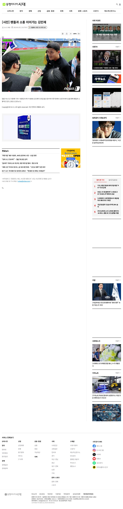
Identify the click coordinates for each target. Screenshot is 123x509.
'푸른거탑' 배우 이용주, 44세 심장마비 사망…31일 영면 (19, 155)
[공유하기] (66, 33)
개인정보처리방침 (88, 494)
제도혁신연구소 (110, 11)
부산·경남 (55, 459)
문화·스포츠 (82, 11)
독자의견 (50, 494)
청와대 (4, 449)
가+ (79, 33)
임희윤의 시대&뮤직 (99, 117)
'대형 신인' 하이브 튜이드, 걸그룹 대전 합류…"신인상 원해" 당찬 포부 (23, 167)
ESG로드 (73, 456)
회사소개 (34, 494)
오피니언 (10, 11)
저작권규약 (67, 494)
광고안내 (41, 494)
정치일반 (5, 456)
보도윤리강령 (76, 494)
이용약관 (58, 494)
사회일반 (54, 449)
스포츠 (54, 485)
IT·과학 (20, 459)
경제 (30, 11)
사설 (93, 280)
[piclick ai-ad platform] (13, 39)
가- (71, 33)
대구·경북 (55, 466)
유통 (19, 449)
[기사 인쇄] (62, 33)
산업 (39, 11)
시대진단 (54, 445)
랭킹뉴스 (73, 466)
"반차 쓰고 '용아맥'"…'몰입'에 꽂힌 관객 (14, 159)
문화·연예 (55, 481)
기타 (53, 473)
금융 (35, 445)
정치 (21, 11)
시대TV (96, 11)
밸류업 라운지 (74, 459)
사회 (70, 11)
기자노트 (95, 373)
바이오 (20, 456)
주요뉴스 (73, 463)
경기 (53, 456)
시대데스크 (96, 341)
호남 (53, 463)
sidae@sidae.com (24, 181)
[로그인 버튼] (120, 4)
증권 (35, 449)
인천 (53, 469)
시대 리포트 (96, 20)
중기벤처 (21, 452)
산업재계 (21, 445)
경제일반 (5, 465)
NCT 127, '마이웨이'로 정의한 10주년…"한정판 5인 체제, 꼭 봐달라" (23, 171)
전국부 (54, 452)
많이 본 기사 (100, 180)
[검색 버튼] (117, 4)
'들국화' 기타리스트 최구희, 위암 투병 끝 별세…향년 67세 (20, 163)
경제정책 (5, 468)
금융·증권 (50, 11)
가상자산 (37, 452)
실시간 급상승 (113, 180)
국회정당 (5, 453)
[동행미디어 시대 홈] (14, 4)
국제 (61, 11)
